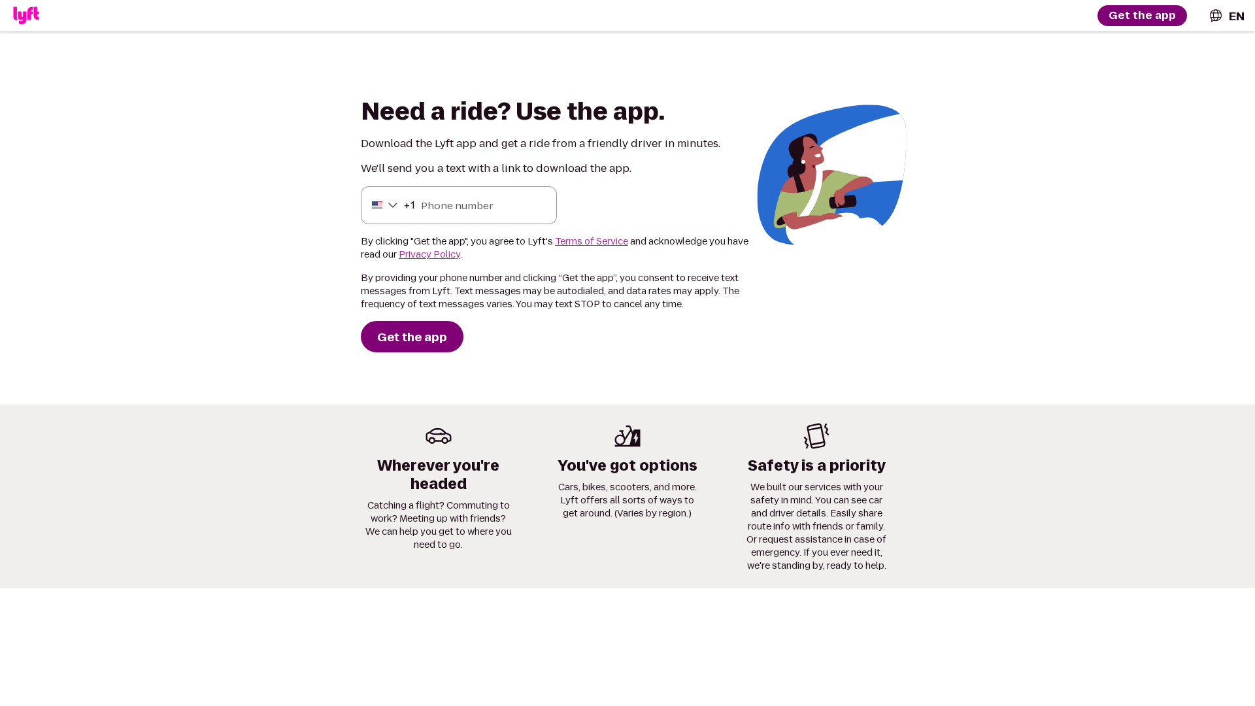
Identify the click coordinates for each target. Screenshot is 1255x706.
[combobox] (1226, 16)
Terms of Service (591, 241)
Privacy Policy (429, 254)
